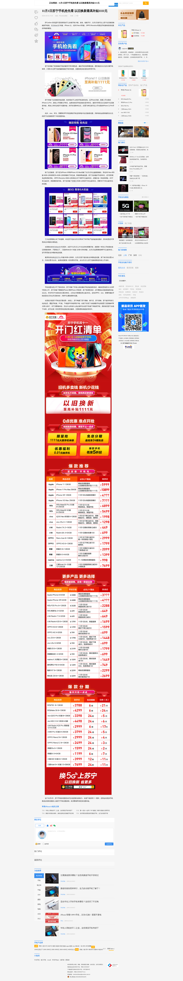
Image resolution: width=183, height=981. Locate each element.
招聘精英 (132, 340)
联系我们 (121, 340)
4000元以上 (71, 949)
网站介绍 (130, 335)
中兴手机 (37, 960)
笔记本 (39, 885)
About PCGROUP (123, 335)
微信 (54, 826)
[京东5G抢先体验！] (125, 201)
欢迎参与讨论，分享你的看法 (56, 831)
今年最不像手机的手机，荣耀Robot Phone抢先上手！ (138, 168)
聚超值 (120, 123)
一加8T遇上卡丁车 (124, 214)
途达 (120, 289)
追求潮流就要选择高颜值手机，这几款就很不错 (94, 813)
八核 (84, 949)
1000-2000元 (47, 949)
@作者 (47, 844)
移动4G (91, 949)
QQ (47, 826)
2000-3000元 (55, 949)
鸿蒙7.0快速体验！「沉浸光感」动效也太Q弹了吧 (139, 177)
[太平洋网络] (128, 346)
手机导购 (63, 881)
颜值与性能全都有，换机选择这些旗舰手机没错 (60, 813)
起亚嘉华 (125, 289)
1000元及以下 (38, 949)
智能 (39, 909)
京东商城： (139, 36)
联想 (61, 946)
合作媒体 (126, 338)
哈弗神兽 (128, 292)
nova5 (49, 960)
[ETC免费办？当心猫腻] (125, 228)
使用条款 (137, 338)
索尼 (54, 946)
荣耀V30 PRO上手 (140, 214)
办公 (39, 918)
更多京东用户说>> (143, 61)
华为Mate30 (55, 25)
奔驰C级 (121, 292)
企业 (39, 914)
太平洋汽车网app (124, 297)
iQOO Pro (57, 257)
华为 (84, 946)
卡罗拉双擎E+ (127, 295)
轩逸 (134, 295)
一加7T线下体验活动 (141, 217)
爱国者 (67, 960)
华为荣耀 (88, 946)
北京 (120, 255)
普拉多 (137, 286)
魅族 (64, 946)
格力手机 (43, 960)
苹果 (40, 946)
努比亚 (77, 946)
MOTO (50, 946)
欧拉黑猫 (143, 286)
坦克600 (134, 292)
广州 (130, 255)
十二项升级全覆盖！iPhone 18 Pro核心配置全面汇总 (138, 187)
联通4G (96, 949)
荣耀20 (74, 181)
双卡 (87, 949)
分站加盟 (127, 340)
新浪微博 (36, 35)
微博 (51, 826)
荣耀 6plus (110, 948)
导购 (43, 810)
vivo (74, 946)
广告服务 (120, 338)
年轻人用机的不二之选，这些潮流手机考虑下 (59, 810)
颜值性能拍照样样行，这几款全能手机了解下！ (81, 888)
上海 (125, 255)
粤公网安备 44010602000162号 (78, 977)
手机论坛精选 (123, 197)
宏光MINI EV (129, 286)
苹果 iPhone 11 (136, 30)
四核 (81, 949)
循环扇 (62, 960)
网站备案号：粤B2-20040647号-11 (76, 972)
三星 (43, 946)
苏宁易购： (139, 33)
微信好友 (36, 29)
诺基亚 (58, 946)
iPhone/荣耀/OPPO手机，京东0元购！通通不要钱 (81, 915)
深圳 (135, 255)
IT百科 (120, 223)
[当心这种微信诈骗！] (141, 228)
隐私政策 (136, 335)
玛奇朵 (132, 289)
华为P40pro (55, 960)
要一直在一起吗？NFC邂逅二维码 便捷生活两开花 (95, 810)
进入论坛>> (145, 197)
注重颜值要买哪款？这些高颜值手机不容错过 (80, 875)
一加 (81, 946)
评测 (77, 810)
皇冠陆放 (138, 289)
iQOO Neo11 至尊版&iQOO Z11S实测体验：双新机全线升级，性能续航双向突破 (139, 149)
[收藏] (36, 18)
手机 (39, 880)
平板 (39, 890)
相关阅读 (39, 875)
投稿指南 (131, 338)
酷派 (71, 946)
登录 (39, 825)
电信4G (100, 949)
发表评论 (109, 844)
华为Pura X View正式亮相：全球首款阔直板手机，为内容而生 (139, 158)
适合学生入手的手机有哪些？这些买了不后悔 (80, 902)
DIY (39, 895)
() (37, 22)
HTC (46, 946)
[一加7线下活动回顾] (141, 201)
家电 (39, 904)
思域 (120, 295)
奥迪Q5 (141, 292)
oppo (67, 946)
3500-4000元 (64, 949)
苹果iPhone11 (115, 5)
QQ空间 (36, 41)
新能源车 (133, 297)
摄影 (39, 899)
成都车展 (121, 286)
